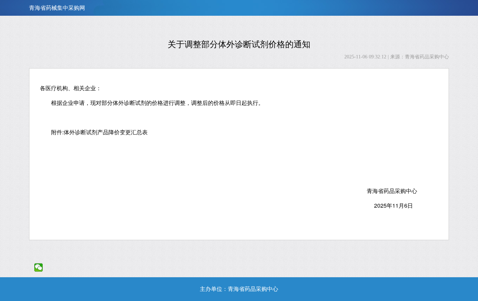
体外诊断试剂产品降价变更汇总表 (106, 132)
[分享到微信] (38, 267)
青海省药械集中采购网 (57, 8)
